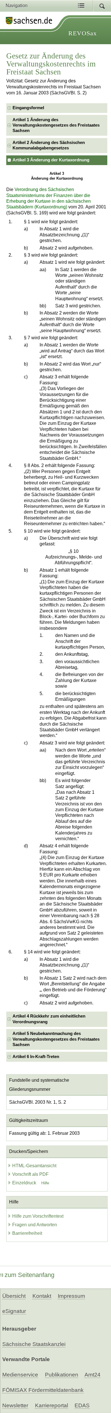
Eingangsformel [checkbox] (28, 107)
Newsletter (15, 1405)
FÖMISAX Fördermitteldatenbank (43, 1390)
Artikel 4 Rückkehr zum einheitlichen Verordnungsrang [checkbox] (49, 1019)
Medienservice (20, 1375)
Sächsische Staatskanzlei (33, 1344)
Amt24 (92, 1375)
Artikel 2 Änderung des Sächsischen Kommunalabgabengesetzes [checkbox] (49, 145)
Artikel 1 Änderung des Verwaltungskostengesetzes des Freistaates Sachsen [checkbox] (56, 125)
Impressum (71, 1296)
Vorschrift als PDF (30, 1174)
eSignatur (14, 1311)
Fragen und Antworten (34, 1224)
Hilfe (45, 1183)
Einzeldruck (24, 1182)
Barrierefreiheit (27, 1233)
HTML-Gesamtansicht (34, 1165)
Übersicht (14, 1296)
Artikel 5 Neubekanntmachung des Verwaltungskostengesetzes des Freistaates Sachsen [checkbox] (56, 1039)
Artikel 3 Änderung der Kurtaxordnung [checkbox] (51, 160)
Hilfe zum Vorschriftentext (37, 1216)
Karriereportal (51, 1405)
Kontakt (41, 1296)
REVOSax (82, 33)
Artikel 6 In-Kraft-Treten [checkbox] (36, 1056)
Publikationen (61, 1375)
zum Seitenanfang (29, 1274)
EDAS (82, 1405)
